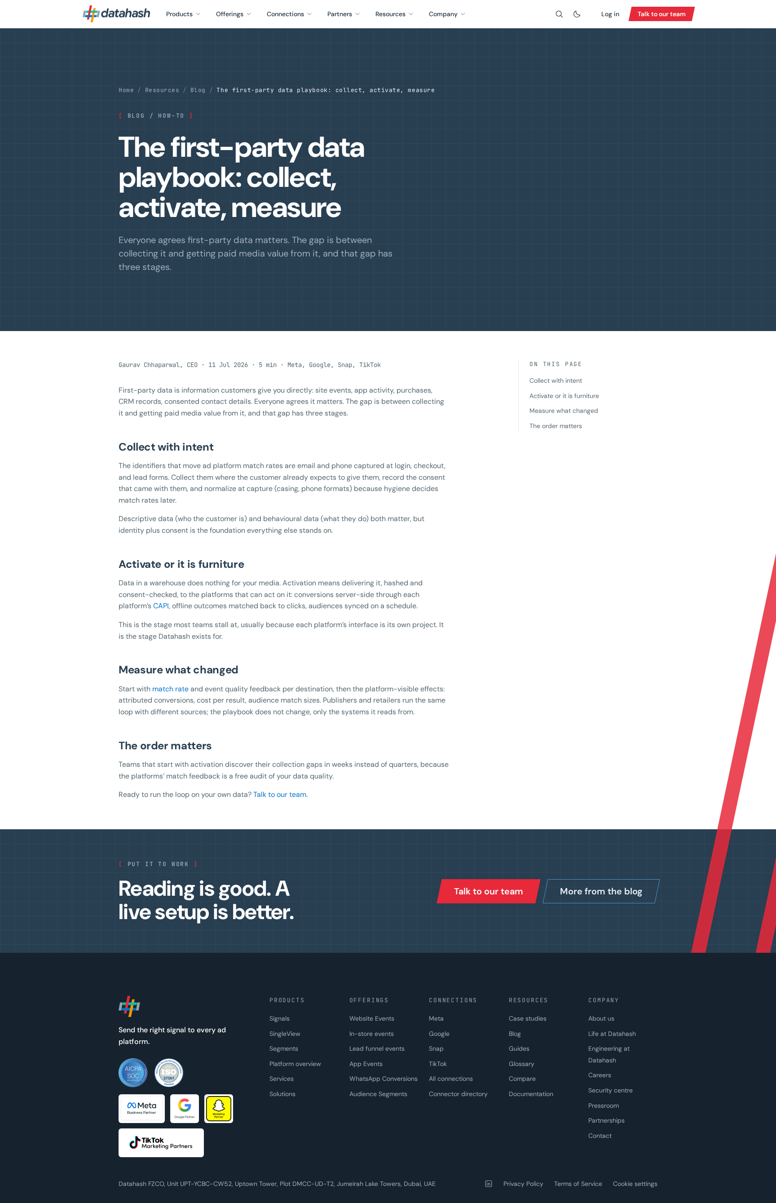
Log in (610, 14)
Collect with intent (555, 380)
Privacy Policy (523, 1184)
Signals (279, 1018)
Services (281, 1079)
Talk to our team (279, 794)
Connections (285, 14)
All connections (451, 1079)
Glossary (521, 1064)
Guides (519, 1048)
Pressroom (603, 1105)
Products (179, 14)
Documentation (531, 1094)
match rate (170, 689)
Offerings (229, 14)
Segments (283, 1048)
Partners (339, 14)
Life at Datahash (612, 1034)
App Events (366, 1064)
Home (126, 90)
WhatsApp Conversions (383, 1079)
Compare (522, 1079)
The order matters (555, 426)
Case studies (528, 1018)
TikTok (438, 1064)
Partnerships (606, 1120)
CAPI (161, 605)
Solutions (282, 1094)
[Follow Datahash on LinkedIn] (489, 1184)
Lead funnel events (377, 1048)
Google (439, 1034)
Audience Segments (378, 1094)
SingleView (284, 1034)
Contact (600, 1136)
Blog (198, 90)
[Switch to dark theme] (577, 14)
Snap (436, 1048)
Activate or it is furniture (564, 396)
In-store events (371, 1034)
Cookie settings (635, 1184)
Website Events (371, 1018)
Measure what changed (563, 411)
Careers (599, 1075)
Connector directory (458, 1094)
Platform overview (295, 1064)
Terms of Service (578, 1184)
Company (443, 14)
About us (601, 1018)
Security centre (610, 1090)
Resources (390, 14)
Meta (436, 1018)
